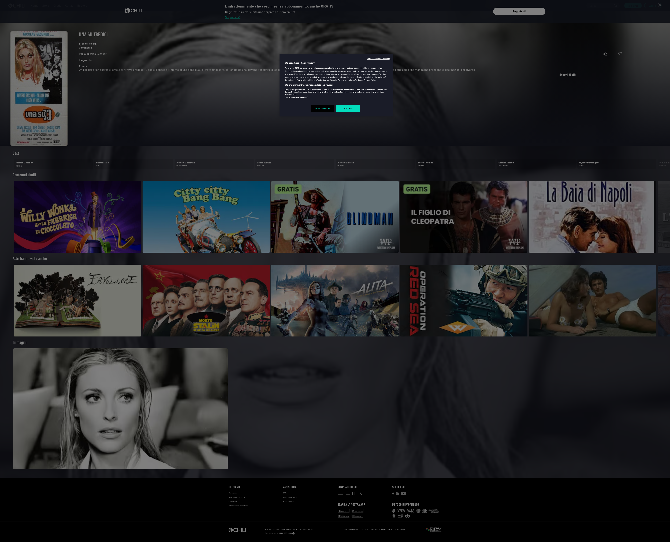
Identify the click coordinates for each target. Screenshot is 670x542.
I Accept (348, 108)
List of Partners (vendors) (296, 97)
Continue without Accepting (378, 58)
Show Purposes (322, 108)
